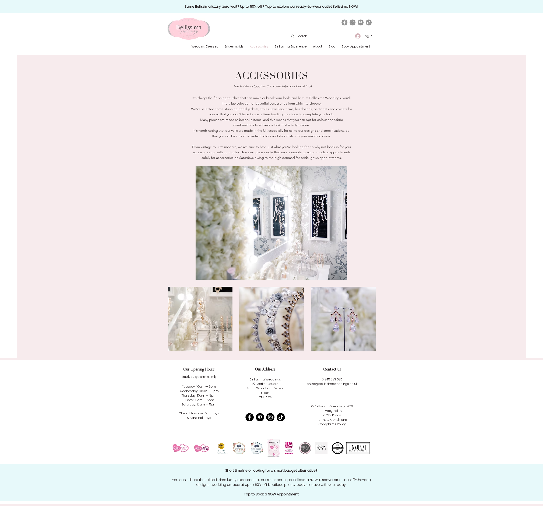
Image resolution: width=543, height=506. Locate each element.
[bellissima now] (271, 6)
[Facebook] (344, 22)
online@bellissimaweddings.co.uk (332, 384)
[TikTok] (369, 22)
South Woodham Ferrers (265, 388)
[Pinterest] (361, 22)
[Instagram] (352, 22)
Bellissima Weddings (330, 406)
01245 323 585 (332, 379)
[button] (317, 46)
